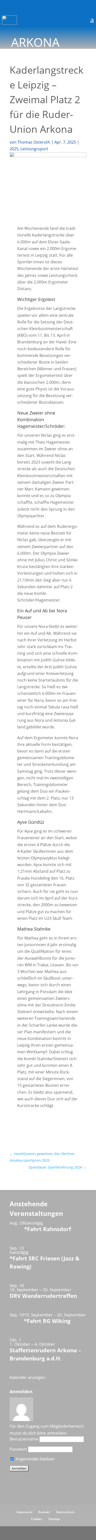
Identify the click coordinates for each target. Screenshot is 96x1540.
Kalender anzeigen (27, 1377)
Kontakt (44, 1512)
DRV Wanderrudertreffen (43, 1295)
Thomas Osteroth (33, 142)
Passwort (18, 1449)
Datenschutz (65, 1512)
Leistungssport (34, 148)
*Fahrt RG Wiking (47, 1320)
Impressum (24, 1512)
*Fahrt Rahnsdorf (47, 1229)
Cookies (36, 1519)
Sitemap (54, 1519)
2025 (14, 148)
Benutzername (24, 1439)
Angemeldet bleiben (34, 1459)
